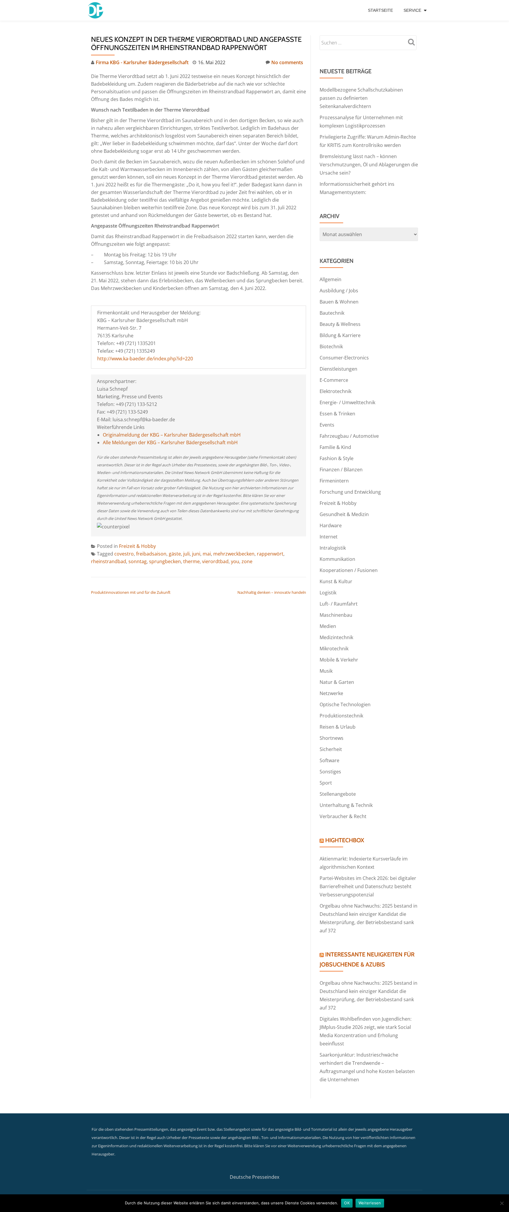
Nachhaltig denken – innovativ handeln (271, 592)
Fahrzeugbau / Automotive (349, 436)
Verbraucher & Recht (343, 816)
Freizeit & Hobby (137, 546)
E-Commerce (334, 380)
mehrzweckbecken (233, 554)
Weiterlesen (369, 1203)
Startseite (380, 10)
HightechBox (344, 840)
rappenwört (270, 554)
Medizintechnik (336, 637)
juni (196, 554)
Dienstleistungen (338, 369)
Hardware (331, 525)
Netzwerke (331, 693)
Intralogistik (333, 548)
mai (207, 554)
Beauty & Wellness (340, 324)
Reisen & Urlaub (338, 727)
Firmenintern (334, 480)
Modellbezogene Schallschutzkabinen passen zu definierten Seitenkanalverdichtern (361, 98)
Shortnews (331, 738)
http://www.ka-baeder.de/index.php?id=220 (145, 358)
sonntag (137, 561)
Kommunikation (337, 559)
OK (347, 1203)
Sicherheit (331, 749)
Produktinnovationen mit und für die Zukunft (131, 592)
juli (186, 554)
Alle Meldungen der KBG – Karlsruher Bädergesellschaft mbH (170, 442)
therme (191, 561)
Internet (329, 536)
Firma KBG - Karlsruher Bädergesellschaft (142, 62)
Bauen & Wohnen (339, 302)
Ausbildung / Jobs (339, 290)
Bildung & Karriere (340, 335)
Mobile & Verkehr (339, 659)
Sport (326, 783)
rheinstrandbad (108, 561)
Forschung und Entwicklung (350, 492)
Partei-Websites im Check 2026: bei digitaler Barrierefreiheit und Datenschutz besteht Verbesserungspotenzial (368, 886)
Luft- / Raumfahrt (339, 604)
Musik (326, 671)
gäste (175, 554)
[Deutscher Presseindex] (96, 10)
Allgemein (330, 279)
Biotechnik (331, 346)
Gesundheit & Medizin (344, 514)
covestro (124, 554)
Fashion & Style (336, 458)
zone (247, 561)
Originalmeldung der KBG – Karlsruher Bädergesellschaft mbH (172, 435)
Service (412, 10)
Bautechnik (332, 313)
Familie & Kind (335, 447)
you (235, 561)
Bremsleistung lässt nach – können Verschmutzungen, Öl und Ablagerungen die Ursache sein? (369, 164)
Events (327, 425)
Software (329, 760)
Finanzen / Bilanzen (341, 469)
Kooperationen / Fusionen (349, 570)
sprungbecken (165, 561)
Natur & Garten (337, 682)
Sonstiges (330, 771)
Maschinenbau (336, 615)
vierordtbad (215, 561)
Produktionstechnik (341, 715)
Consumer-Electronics (344, 357)
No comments (287, 62)
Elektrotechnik (335, 391)
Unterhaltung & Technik (346, 805)
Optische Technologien (345, 704)
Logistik (328, 592)
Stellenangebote (338, 794)
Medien (328, 626)
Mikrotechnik (334, 648)
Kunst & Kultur (336, 581)
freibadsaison (151, 554)
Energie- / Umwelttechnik (347, 402)
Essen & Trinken (337, 413)
